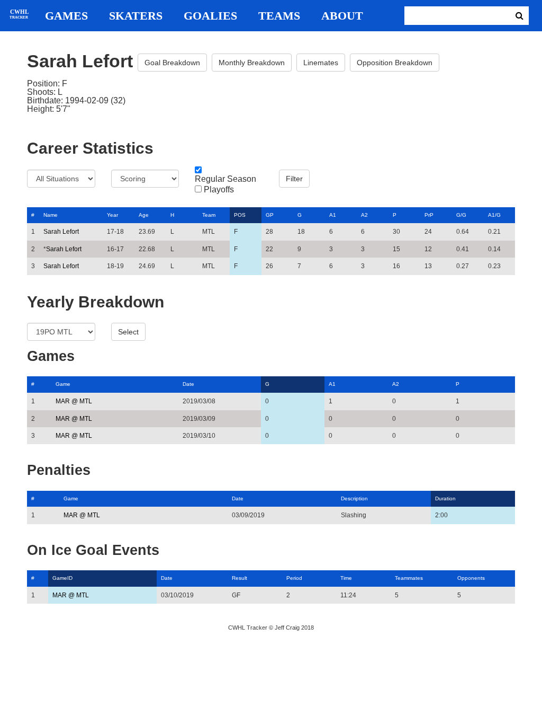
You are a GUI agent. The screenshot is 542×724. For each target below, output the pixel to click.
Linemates (320, 62)
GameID (62, 578)
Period (294, 578)
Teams (279, 16)
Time (346, 578)
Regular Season (225, 179)
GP (270, 215)
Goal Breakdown (172, 62)
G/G (461, 215)
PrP (428, 215)
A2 (364, 215)
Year (112, 215)
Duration (445, 498)
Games (66, 16)
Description (354, 498)
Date (188, 384)
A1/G (494, 215)
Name (50, 215)
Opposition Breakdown (394, 62)
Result (239, 578)
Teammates (409, 578)
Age (144, 215)
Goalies (210, 16)
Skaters (135, 16)
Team (208, 215)
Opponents (471, 578)
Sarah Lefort (61, 231)
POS (240, 215)
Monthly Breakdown (252, 62)
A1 (332, 215)
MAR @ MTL (74, 401)
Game (63, 384)
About (342, 16)
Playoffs (219, 190)
